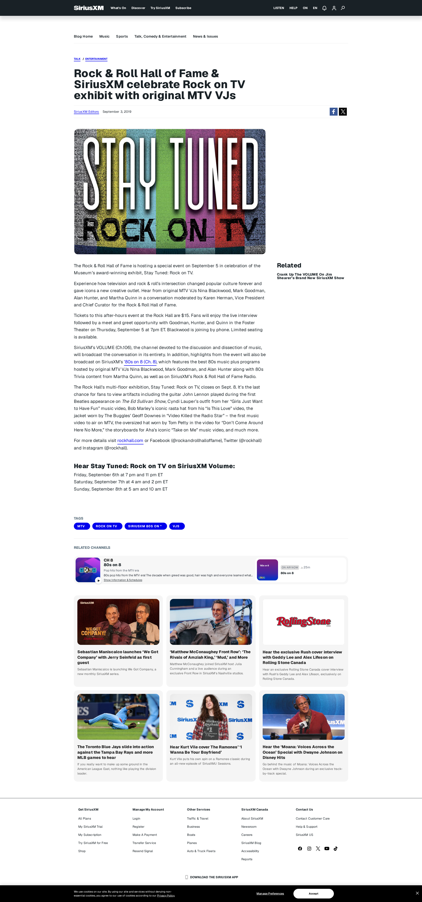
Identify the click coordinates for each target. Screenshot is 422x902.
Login (136, 818)
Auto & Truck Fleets (201, 851)
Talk (77, 59)
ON (305, 8)
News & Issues (205, 36)
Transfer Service (144, 843)
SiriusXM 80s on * (145, 526)
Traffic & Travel (198, 818)
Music (104, 36)
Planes (192, 843)
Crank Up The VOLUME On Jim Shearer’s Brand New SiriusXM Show (310, 276)
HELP (293, 8)
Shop (81, 851)
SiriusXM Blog (251, 843)
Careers (246, 835)
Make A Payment (145, 835)
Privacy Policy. (166, 895)
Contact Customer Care (313, 818)
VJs (176, 526)
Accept (313, 893)
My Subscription (90, 835)
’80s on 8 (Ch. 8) (140, 362)
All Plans (84, 818)
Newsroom (248, 827)
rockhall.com (130, 440)
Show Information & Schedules (123, 580)
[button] (334, 112)
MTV (81, 526)
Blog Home (83, 36)
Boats (191, 835)
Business (193, 827)
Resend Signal (143, 851)
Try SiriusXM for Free (93, 843)
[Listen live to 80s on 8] (88, 570)
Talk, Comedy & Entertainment (160, 36)
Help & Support (306, 827)
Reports (246, 859)
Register (138, 827)
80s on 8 (112, 564)
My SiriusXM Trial (90, 827)
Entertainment (96, 59)
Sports (122, 36)
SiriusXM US (304, 835)
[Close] (417, 893)
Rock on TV (106, 526)
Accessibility (250, 851)
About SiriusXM (252, 818)
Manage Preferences (270, 893)
